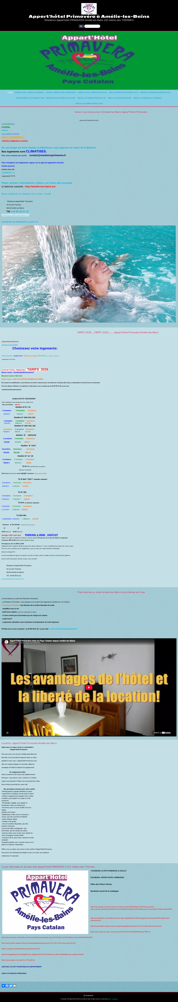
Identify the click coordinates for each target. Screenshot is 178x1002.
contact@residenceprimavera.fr (13, 579)
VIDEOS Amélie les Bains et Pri (30, 98)
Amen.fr (109, 999)
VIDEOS (5, 130)
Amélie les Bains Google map (89, 103)
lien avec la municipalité (10, 345)
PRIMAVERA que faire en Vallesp (60, 98)
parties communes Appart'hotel (155, 92)
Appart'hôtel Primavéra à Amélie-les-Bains (89, 16)
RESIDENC (8, 124)
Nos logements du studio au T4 (123, 92)
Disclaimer (115, 999)
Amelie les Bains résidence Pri (91, 98)
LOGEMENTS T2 (8, 173)
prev (6, 60)
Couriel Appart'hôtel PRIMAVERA (61, 92)
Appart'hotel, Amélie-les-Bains (29, 92)
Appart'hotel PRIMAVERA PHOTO (92, 92)
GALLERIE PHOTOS (10, 134)
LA (3, 124)
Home (10, 92)
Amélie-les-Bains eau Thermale (147, 98)
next (172, 60)
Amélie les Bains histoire (119, 98)
